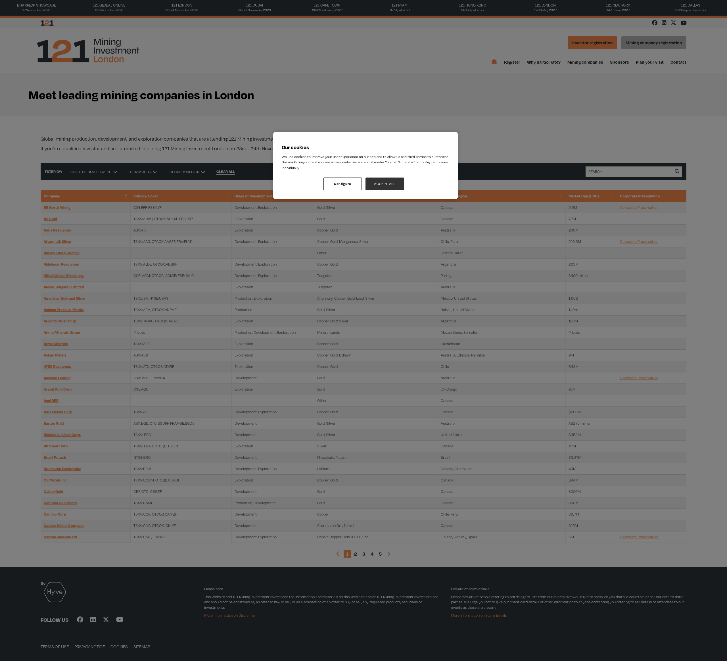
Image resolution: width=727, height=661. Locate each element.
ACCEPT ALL (384, 184)
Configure (342, 184)
